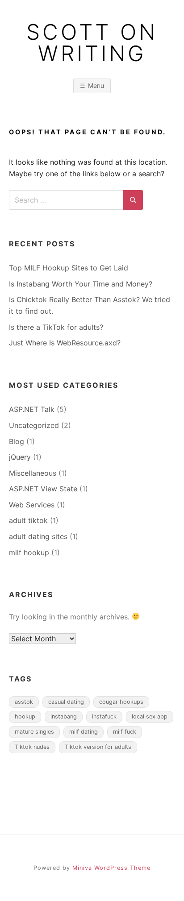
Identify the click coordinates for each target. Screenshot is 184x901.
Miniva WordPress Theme (111, 867)
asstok (24, 701)
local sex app (149, 716)
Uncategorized (34, 425)
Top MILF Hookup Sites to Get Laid (68, 267)
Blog (16, 441)
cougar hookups (121, 701)
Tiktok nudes (32, 746)
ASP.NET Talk (31, 409)
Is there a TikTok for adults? (56, 327)
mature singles (34, 731)
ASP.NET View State (43, 488)
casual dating (66, 701)
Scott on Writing (92, 42)
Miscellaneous (32, 473)
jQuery (20, 457)
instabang (63, 716)
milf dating (83, 731)
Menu (96, 85)
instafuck (104, 716)
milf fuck (124, 731)
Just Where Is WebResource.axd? (65, 342)
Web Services (31, 504)
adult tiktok (28, 520)
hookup (25, 716)
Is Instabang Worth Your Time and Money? (80, 283)
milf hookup (29, 552)
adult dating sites (38, 536)
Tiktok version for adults (98, 746)
